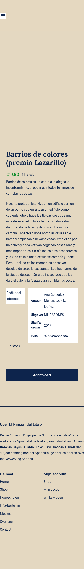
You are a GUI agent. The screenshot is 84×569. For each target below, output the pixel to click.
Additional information (14, 296)
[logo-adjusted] (30, 8)
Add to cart (42, 375)
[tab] (15, 296)
